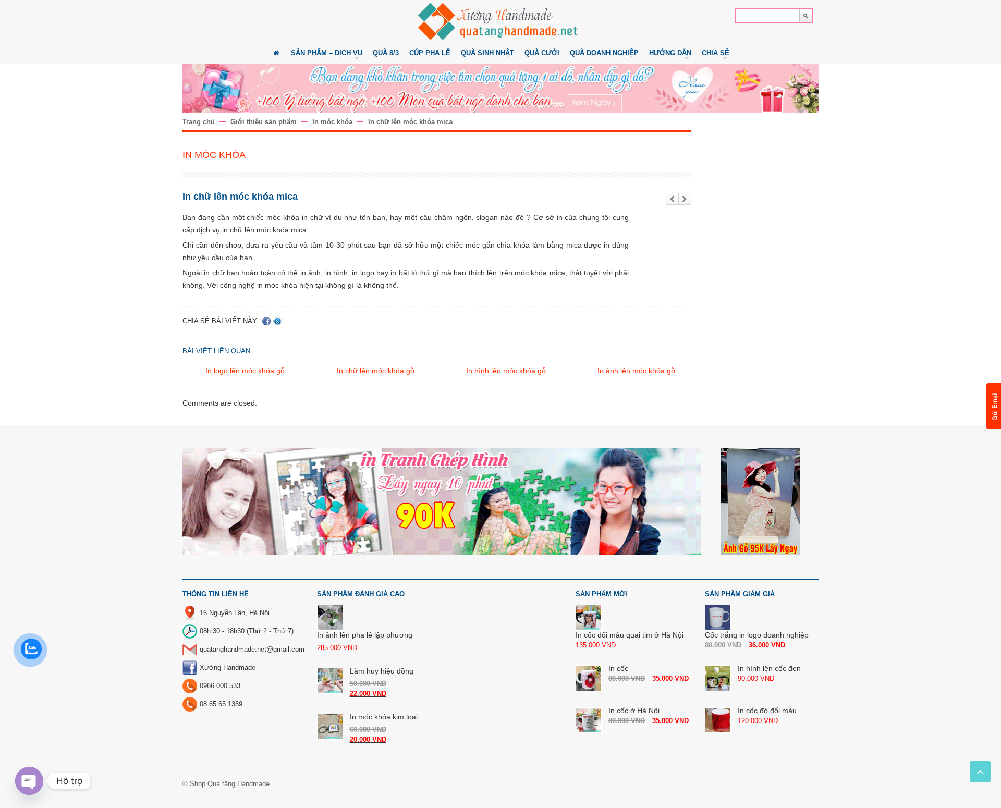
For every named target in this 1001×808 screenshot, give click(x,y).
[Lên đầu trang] (980, 771)
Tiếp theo (685, 199)
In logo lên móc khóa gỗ (245, 370)
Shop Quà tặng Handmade (230, 784)
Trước (672, 199)
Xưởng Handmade (227, 667)
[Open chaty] (29, 781)
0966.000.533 (220, 686)
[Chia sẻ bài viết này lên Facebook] (266, 321)
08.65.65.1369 (221, 704)
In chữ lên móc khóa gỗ (375, 370)
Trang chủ (198, 122)
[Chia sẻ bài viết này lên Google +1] (277, 321)
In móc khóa (332, 122)
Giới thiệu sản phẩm (263, 122)
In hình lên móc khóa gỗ (506, 370)
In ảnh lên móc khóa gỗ (636, 370)
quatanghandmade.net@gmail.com (252, 649)
